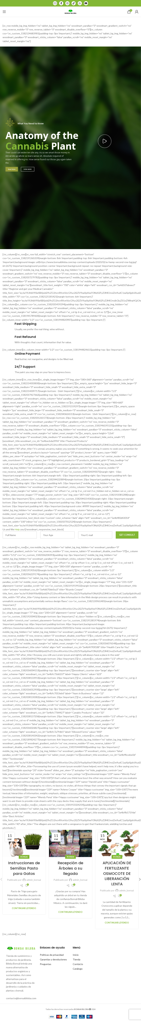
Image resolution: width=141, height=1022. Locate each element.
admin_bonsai (33, 879)
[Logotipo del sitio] (70, 11)
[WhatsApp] (80, 3)
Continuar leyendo (24, 908)
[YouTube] (86, 3)
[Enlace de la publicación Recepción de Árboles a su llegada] (70, 843)
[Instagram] (67, 3)
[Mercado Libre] (55, 3)
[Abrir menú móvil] (4, 11)
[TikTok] (74, 3)
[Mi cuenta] (136, 11)
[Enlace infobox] (70, 326)
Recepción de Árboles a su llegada (70, 868)
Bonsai (24, 857)
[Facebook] (61, 3)
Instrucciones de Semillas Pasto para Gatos (24, 868)
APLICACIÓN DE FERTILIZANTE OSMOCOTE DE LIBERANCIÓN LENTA (117, 873)
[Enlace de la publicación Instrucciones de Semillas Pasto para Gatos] (24, 843)
